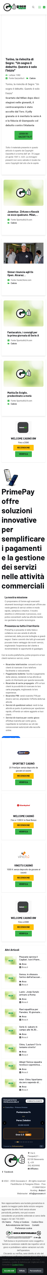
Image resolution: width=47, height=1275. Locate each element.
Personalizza (35, 1271)
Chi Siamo (6, 1222)
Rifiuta (22, 1271)
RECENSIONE (23, 447)
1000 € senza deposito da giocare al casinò (23, 871)
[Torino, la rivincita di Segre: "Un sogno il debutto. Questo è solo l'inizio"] (23, 26)
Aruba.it (42, 1190)
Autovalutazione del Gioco (18, 1225)
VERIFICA (23, 454)
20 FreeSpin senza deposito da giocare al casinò (23, 769)
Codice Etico (37, 1222)
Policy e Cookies (21, 1222)
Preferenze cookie (23, 1228)
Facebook (8, 1172)
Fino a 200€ (23, 442)
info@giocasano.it (37, 1193)
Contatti (35, 1225)
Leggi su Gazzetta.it (25, 135)
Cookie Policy (18, 1265)
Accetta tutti (9, 1271)
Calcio (33, 78)
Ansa (24, 964)
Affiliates (34, 1169)
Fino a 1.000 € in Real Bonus (23, 820)
